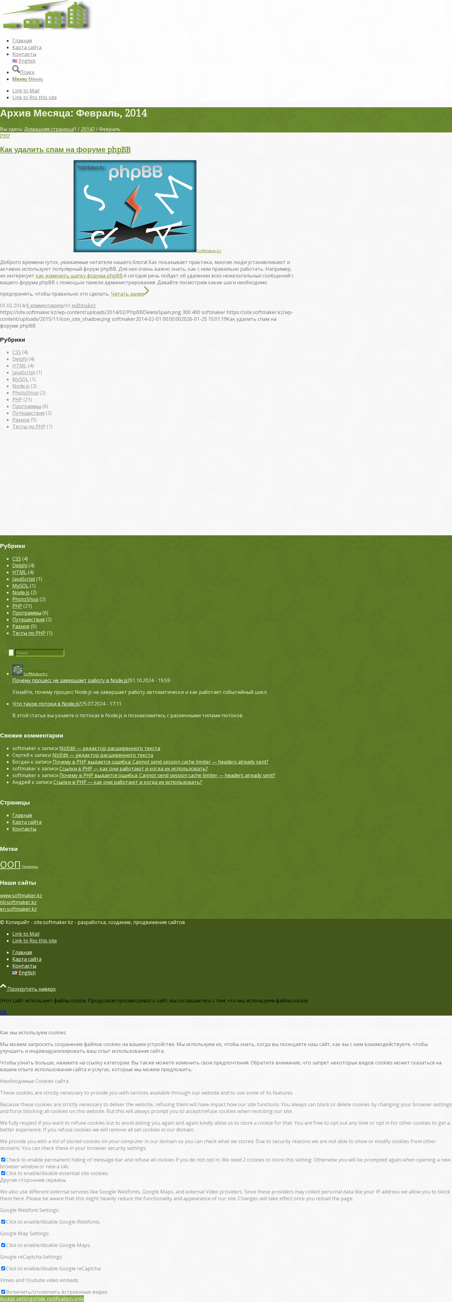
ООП (10, 864)
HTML (19, 365)
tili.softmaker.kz (18, 902)
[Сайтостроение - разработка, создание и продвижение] (46, 29)
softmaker (84, 306)
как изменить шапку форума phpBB (79, 275)
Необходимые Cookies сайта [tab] (34, 1081)
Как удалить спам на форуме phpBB (65, 149)
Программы (26, 406)
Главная (22, 815)
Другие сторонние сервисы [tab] (33, 1180)
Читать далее (127, 293)
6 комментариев (45, 306)
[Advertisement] (201, 486)
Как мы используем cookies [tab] (33, 1032)
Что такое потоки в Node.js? (46, 703)
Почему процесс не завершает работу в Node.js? (71, 680)
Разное (21, 419)
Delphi (19, 359)
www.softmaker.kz (21, 895)
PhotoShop (25, 392)
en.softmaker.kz (18, 909)
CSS (16, 352)
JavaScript (23, 372)
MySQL (20, 379)
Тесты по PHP (29, 426)
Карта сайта (27, 822)
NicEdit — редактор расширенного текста (109, 748)
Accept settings (17, 1298)
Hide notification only (59, 1298)
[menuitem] (207, 40)
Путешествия (28, 413)
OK (3, 1012)
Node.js (21, 386)
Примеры (30, 866)
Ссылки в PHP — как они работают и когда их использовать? (133, 768)
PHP (5, 136)
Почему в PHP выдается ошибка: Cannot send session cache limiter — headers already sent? (160, 761)
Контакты (24, 828)
